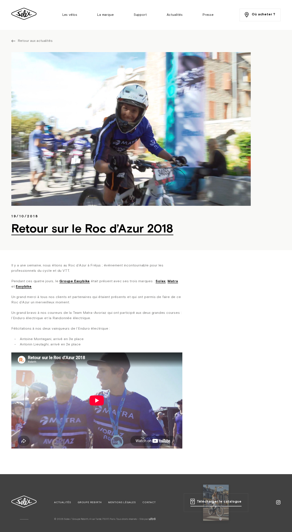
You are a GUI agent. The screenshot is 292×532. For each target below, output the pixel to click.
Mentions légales (122, 502)
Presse (208, 14)
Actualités (175, 14)
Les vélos (69, 14)
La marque (105, 14)
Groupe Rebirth (90, 502)
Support (140, 14)
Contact (149, 502)
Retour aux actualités (35, 40)
